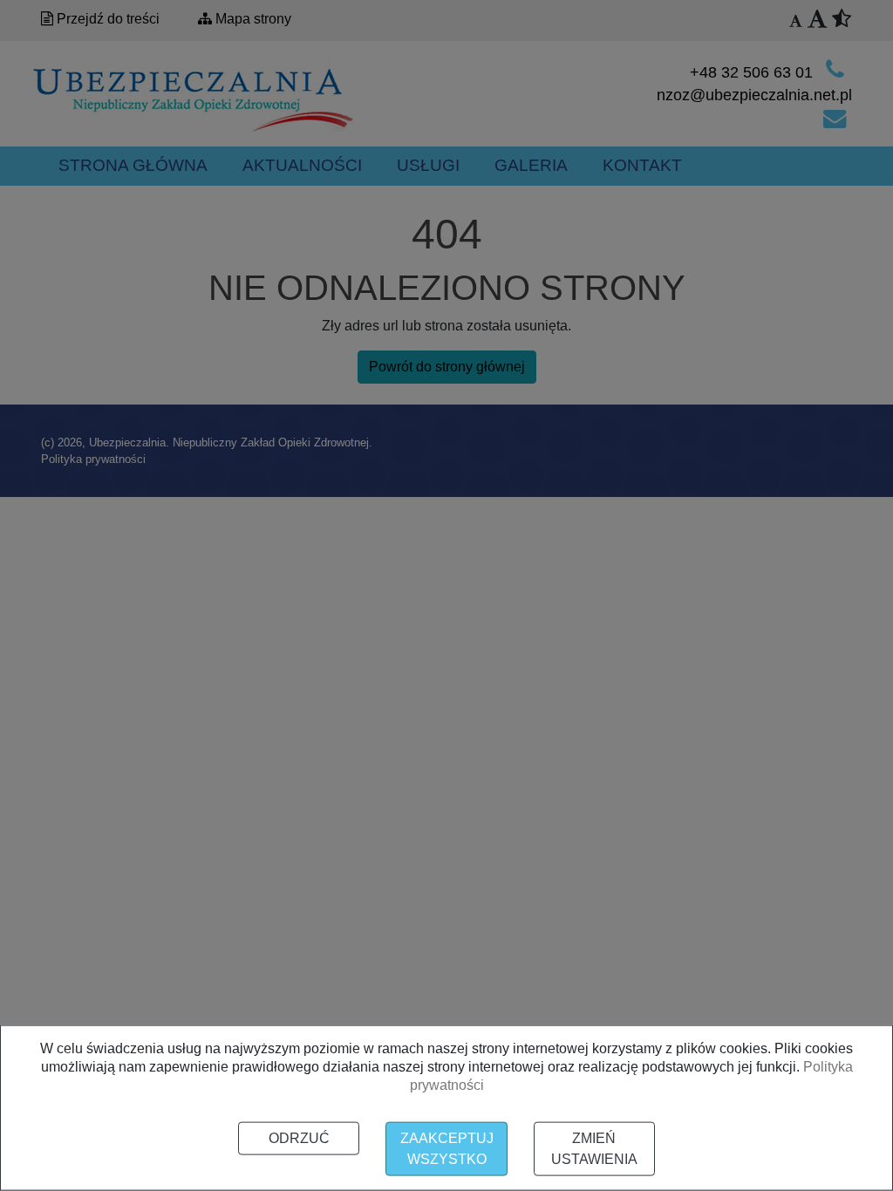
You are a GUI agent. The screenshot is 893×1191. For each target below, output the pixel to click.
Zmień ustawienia (594, 1149)
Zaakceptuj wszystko (447, 1149)
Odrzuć (299, 1138)
